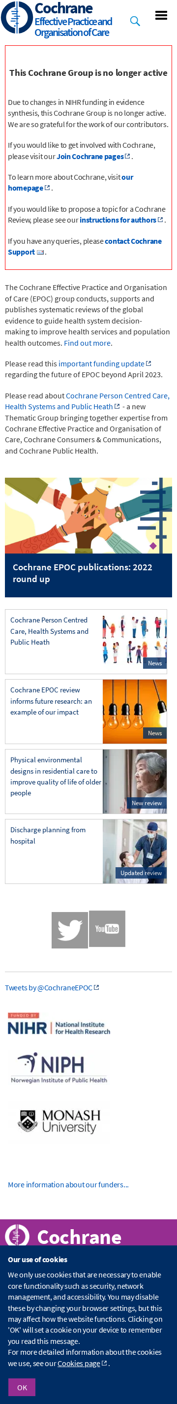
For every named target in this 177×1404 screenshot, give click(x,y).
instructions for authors (118, 220)
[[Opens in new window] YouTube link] (107, 944)
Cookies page (79, 1363)
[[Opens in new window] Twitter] (70, 930)
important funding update (102, 363)
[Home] (17, 18)
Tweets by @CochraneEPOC (48, 987)
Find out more (87, 343)
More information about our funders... (68, 1184)
